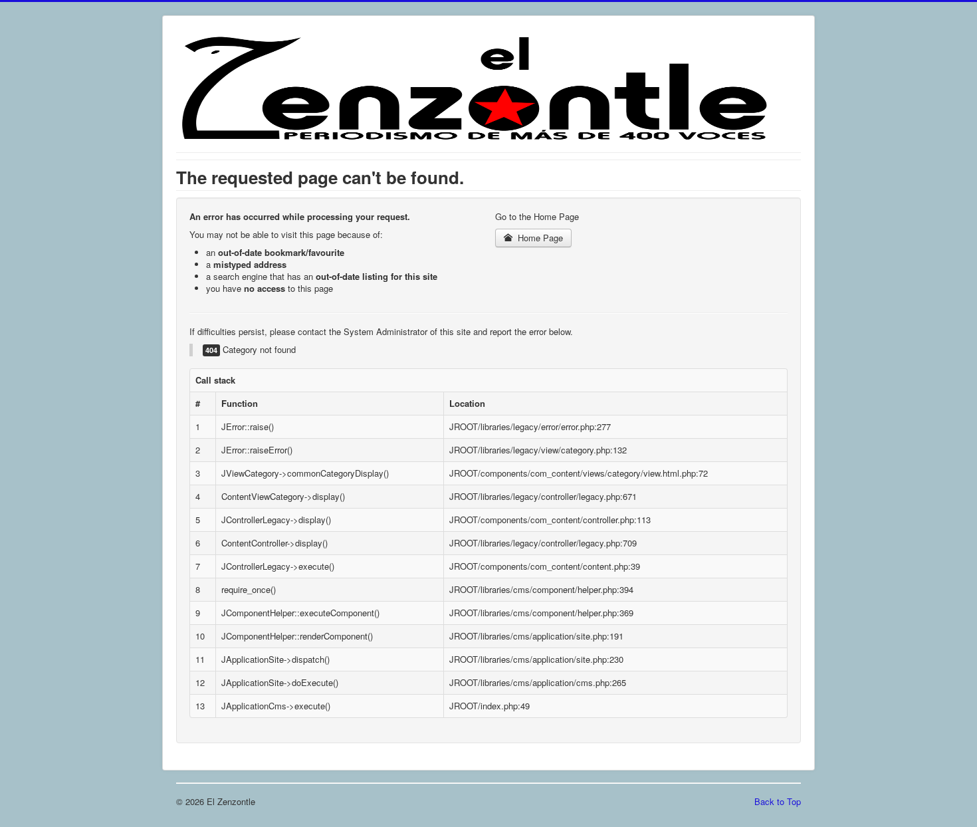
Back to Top (777, 801)
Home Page (539, 237)
